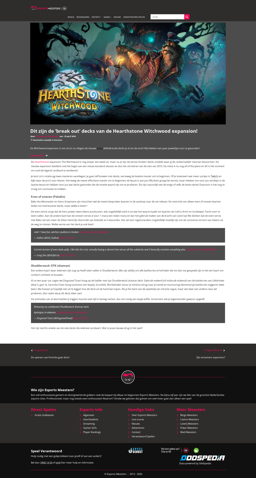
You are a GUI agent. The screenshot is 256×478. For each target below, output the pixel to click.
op (53, 176)
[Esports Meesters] (49, 8)
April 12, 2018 (80, 318)
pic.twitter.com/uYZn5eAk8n (93, 232)
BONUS (71, 17)
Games (107, 17)
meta (100, 148)
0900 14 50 (46, 462)
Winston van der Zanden (47, 136)
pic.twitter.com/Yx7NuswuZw (71, 312)
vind (58, 462)
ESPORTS (96, 17)
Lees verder (39, 155)
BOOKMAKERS (83, 17)
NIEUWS (117, 17)
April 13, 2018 (66, 237)
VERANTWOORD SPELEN (134, 17)
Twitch (214, 176)
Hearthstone (42, 162)
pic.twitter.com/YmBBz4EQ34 (201, 249)
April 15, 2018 (67, 255)
